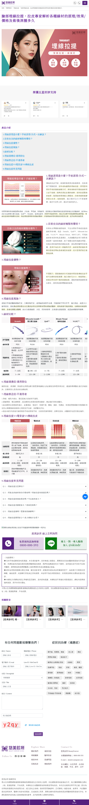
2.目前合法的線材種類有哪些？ (18, 138)
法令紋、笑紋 (53, 688)
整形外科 (34, 760)
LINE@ (44, 803)
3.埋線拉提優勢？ (11, 143)
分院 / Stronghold (8, 674)
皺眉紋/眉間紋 (53, 683)
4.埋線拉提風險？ (11, 147)
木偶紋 (77, 673)
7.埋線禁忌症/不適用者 (14, 160)
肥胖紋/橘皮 (52, 657)
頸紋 (60, 667)
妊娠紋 (70, 662)
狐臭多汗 (64, 657)
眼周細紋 (60, 673)
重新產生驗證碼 (34, 725)
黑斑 (78, 662)
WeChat (74, 803)
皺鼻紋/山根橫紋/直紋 (55, 662)
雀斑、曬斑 (78, 667)
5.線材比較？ (9, 151)
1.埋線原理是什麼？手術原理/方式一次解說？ (24, 134)
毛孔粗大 (65, 688)
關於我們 (34, 751)
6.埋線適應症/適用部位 (14, 156)
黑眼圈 (68, 693)
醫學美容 (9, 8)
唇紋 (79, 652)
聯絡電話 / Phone (30, 651)
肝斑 (67, 667)
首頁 (3, 8)
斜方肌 (77, 693)
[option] (15, 109)
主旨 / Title (5, 682)
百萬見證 (34, 764)
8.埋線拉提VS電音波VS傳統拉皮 (18, 164)
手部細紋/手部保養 (54, 693)
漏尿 (64, 683)
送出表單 (38, 734)
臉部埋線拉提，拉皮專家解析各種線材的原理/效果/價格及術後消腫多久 (41, 8)
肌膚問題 (47, 760)
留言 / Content (7, 694)
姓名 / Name (6, 651)
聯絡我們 (47, 764)
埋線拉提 (16, 8)
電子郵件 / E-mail (8, 662)
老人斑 (70, 652)
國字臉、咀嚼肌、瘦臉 (56, 652)
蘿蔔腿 (50, 673)
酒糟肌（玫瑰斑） (54, 678)
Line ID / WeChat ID (31, 662)
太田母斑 (79, 678)
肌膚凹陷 (51, 667)
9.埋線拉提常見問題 (12, 169)
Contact (15, 803)
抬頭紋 (72, 683)
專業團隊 (34, 755)
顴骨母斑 (68, 678)
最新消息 (47, 751)
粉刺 (69, 673)
